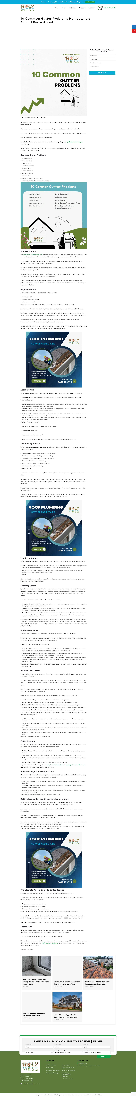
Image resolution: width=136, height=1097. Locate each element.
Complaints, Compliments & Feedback (66, 1074)
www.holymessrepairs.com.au (31, 1083)
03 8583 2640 (109, 8)
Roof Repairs (49, 1067)
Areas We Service (67, 1079)
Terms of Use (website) (68, 1070)
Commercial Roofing (52, 1073)
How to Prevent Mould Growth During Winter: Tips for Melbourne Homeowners (36, 982)
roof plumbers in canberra (55, 765)
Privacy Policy (66, 1065)
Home (56, 8)
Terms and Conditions (68, 1067)
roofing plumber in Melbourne (76, 765)
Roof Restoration (51, 1065)
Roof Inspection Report (53, 1070)
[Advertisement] (68, 38)
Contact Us (91, 8)
